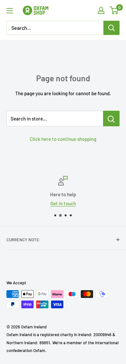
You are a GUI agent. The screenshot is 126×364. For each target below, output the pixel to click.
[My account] (101, 10)
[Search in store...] (111, 118)
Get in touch (63, 203)
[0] (114, 10)
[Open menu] (9, 10)
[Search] (111, 28)
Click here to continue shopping (63, 139)
